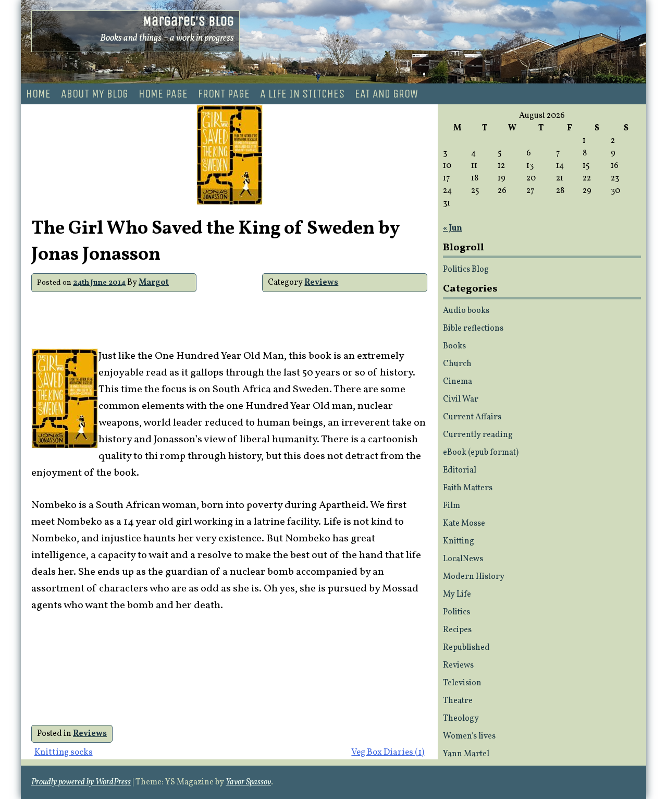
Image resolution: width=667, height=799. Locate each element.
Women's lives (469, 736)
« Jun (452, 228)
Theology (461, 718)
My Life (457, 594)
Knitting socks (63, 752)
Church (457, 364)
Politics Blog (466, 269)
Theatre (458, 701)
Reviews (321, 282)
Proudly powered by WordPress (81, 782)
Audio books (466, 311)
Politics (456, 612)
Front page (224, 94)
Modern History (473, 577)
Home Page (163, 94)
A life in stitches (302, 94)
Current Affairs (472, 417)
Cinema (457, 382)
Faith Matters (467, 488)
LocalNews (463, 559)
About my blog (94, 94)
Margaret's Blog (188, 21)
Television (462, 683)
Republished (466, 647)
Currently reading (478, 435)
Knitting (458, 541)
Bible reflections (473, 328)
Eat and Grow (386, 94)
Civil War (460, 399)
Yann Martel (466, 754)
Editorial (459, 470)
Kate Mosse (464, 523)
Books (454, 346)
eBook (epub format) (480, 452)
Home (38, 94)
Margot (154, 282)
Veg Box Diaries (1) (387, 752)
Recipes (457, 630)
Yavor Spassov (248, 782)
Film (451, 506)
